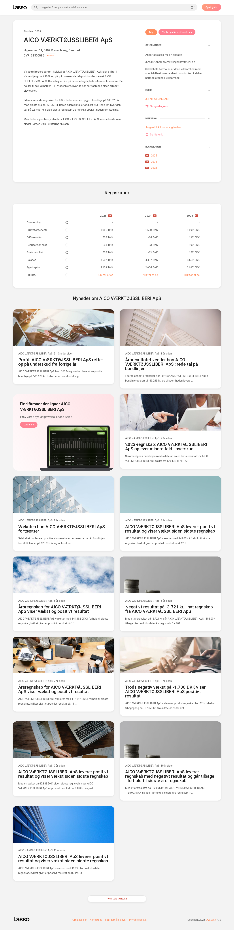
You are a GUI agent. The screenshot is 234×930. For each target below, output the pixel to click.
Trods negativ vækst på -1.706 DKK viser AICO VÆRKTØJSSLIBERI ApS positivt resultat (165, 692)
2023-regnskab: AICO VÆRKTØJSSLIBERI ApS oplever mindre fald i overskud (166, 446)
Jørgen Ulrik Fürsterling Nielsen (50, 124)
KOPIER (50, 55)
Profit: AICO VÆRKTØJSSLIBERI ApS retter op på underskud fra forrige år (60, 362)
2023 (151, 168)
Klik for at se (105, 275)
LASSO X (211, 919)
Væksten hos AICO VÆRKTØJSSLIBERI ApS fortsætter (61, 529)
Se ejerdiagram (159, 106)
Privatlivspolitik (137, 919)
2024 (151, 161)
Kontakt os (96, 919)
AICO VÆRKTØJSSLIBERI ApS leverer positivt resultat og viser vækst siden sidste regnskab (170, 529)
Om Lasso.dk (79, 919)
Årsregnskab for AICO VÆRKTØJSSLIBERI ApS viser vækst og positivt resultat (59, 609)
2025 (151, 155)
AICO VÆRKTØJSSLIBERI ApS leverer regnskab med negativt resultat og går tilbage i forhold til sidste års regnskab (169, 776)
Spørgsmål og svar (116, 919)
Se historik (156, 134)
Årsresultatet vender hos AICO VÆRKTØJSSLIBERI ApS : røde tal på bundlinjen (161, 364)
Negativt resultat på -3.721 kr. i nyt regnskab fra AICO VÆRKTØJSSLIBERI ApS (169, 609)
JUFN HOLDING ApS (157, 99)
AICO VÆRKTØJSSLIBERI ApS (35, 353)
